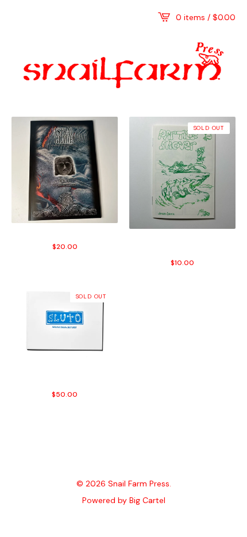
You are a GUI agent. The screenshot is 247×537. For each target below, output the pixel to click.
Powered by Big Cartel (123, 500)
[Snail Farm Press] (123, 65)
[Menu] (17, 17)
